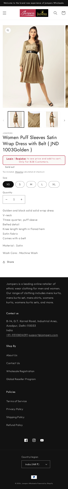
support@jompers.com (43, 335)
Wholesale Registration (20, 371)
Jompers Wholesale (29, 483)
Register (21, 158)
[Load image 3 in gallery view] (52, 119)
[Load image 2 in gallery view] (34, 119)
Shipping (19, 172)
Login (9, 158)
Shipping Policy (15, 417)
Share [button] (10, 261)
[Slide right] (64, 120)
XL (54, 184)
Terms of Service (16, 401)
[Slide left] (3, 120)
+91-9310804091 (17, 335)
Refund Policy (14, 425)
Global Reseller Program (21, 379)
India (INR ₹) (32, 464)
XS (8, 184)
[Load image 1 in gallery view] (16, 119)
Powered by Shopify (45, 483)
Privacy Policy (14, 409)
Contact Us (13, 363)
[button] (4, 13)
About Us (11, 355)
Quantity (7, 192)
